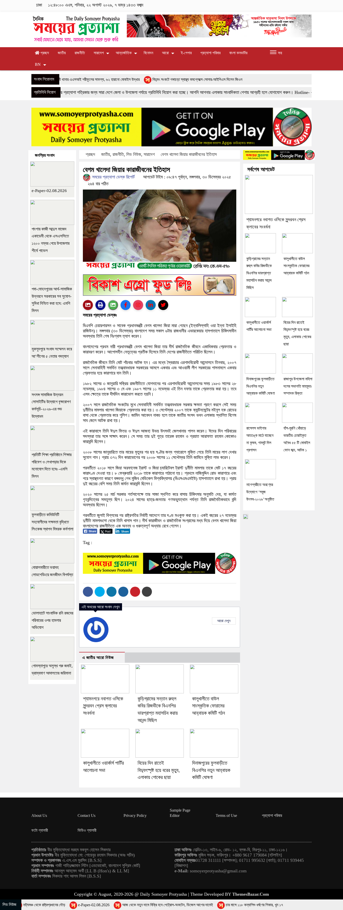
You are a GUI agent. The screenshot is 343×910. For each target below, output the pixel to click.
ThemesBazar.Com (250, 894)
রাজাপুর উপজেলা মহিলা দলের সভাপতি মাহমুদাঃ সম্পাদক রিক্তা (297, 386)
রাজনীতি (80, 53)
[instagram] (293, 5)
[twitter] (286, 5)
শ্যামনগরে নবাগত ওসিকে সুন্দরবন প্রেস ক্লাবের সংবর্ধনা (103, 706)
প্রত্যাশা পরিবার (210, 53)
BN (38, 64)
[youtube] (308, 5)
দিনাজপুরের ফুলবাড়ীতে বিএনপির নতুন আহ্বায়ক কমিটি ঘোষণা (211, 770)
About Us (39, 815)
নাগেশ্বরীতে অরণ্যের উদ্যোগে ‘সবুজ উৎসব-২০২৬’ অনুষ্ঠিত (260, 491)
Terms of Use (226, 815)
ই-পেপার (186, 53)
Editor (175, 815)
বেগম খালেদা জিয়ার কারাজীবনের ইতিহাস (189, 154)
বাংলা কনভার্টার (238, 53)
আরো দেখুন (224, 621)
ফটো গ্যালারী (39, 830)
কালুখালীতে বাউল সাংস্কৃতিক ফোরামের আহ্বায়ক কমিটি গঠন (208, 706)
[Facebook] (88, 592)
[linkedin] (301, 5)
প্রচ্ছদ (44, 53)
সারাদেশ (99, 53)
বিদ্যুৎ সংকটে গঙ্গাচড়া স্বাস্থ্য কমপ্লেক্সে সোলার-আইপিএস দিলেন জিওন (161, 79)
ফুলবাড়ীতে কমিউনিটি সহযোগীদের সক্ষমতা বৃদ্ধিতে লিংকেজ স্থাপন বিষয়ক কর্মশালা (52, 522)
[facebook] (278, 5)
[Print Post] (88, 305)
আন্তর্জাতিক (124, 53)
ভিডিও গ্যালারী (87, 830)
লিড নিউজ (133, 154)
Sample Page (180, 810)
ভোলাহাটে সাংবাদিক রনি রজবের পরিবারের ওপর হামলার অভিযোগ (52, 620)
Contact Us (86, 815)
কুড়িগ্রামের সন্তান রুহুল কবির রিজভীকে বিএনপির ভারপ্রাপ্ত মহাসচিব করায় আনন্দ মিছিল (259, 273)
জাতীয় (62, 53)
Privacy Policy (135, 815)
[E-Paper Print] (100, 305)
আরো (165, 53)
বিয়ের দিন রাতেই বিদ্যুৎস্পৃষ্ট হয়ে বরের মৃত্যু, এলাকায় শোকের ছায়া (159, 770)
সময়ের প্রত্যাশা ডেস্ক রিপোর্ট (113, 176)
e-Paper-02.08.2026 (49, 190)
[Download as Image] (113, 305)
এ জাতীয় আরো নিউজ (98, 657)
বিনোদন (148, 53)
